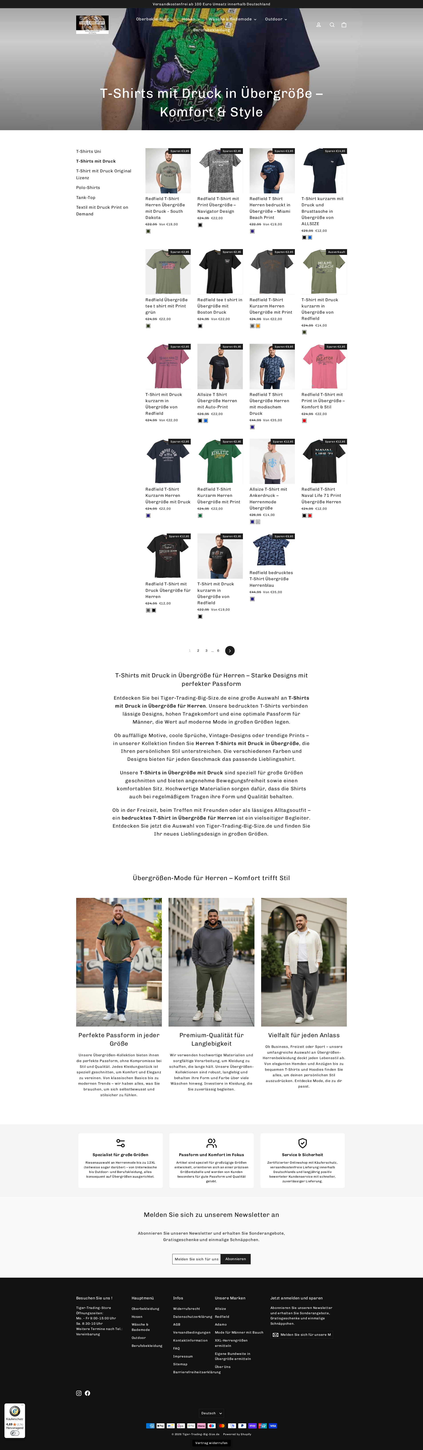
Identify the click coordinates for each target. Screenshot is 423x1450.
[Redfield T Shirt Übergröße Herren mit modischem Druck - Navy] (252, 427)
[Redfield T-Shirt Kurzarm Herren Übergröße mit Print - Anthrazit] (252, 326)
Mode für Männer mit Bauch (239, 1332)
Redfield (222, 1317)
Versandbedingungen (190, 1332)
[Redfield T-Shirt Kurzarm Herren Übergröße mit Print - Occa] (258, 326)
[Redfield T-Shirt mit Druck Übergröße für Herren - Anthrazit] (148, 610)
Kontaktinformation (190, 1340)
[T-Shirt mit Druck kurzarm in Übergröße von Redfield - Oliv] (304, 332)
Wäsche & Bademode (231, 19)
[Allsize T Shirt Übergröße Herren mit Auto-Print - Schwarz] (200, 421)
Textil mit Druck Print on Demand (102, 210)
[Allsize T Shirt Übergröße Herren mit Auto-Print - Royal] (206, 421)
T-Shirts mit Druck (96, 161)
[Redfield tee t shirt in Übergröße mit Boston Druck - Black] (200, 326)
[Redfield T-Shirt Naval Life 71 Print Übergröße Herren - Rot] (310, 515)
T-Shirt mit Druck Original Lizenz (104, 174)
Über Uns (223, 1367)
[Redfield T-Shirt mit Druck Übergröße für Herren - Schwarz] (154, 610)
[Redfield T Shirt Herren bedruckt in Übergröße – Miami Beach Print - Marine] (252, 231)
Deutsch (208, 1413)
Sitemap (180, 1364)
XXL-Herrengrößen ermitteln (231, 1343)
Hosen (189, 19)
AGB (176, 1324)
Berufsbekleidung (211, 30)
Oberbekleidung (153, 19)
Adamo (221, 1324)
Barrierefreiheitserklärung (190, 1372)
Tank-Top (85, 197)
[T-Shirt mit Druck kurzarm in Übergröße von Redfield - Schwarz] (200, 616)
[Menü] (22, 1406)
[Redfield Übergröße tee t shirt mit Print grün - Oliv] (148, 326)
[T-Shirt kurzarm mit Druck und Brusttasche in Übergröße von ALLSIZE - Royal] (310, 237)
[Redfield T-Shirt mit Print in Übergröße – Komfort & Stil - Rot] (304, 421)
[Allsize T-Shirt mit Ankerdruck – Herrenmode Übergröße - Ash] (258, 522)
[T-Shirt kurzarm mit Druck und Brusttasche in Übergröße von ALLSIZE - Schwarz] (304, 237)
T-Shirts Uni (88, 151)
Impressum (183, 1356)
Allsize (220, 1309)
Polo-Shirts (88, 187)
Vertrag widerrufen (211, 1443)
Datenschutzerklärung (190, 1317)
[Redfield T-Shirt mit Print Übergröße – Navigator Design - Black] (200, 225)
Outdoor (274, 19)
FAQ (176, 1348)
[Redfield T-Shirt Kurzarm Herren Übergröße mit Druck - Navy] (148, 515)
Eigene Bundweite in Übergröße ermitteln (233, 1356)
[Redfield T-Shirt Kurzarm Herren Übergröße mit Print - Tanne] (200, 515)
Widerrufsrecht (186, 1309)
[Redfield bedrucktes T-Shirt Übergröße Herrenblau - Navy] (252, 599)
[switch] (14, 1433)
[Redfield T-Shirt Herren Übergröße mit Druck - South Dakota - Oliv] (148, 231)
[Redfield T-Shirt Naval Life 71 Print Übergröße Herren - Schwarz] (304, 515)
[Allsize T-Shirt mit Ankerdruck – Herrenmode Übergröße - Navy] (252, 522)
